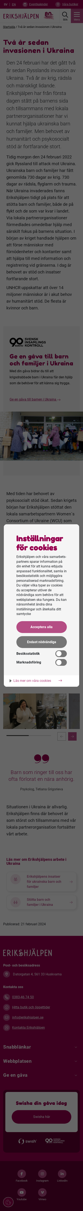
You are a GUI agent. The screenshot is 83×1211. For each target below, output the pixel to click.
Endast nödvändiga (41, 642)
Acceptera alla (41, 627)
